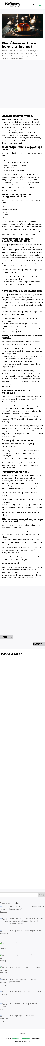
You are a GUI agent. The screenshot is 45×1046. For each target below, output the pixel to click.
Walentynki (20, 58)
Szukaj (41, 895)
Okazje (35, 53)
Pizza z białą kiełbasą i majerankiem (21, 823)
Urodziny (12, 58)
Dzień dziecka (13, 51)
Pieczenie (5, 56)
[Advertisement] (22, 82)
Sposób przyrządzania (24, 56)
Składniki (13, 56)
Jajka (36, 51)
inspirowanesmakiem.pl (21, 1039)
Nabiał (30, 53)
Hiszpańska (23, 51)
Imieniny (31, 51)
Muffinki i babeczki (20, 53)
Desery (4, 51)
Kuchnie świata (7, 53)
